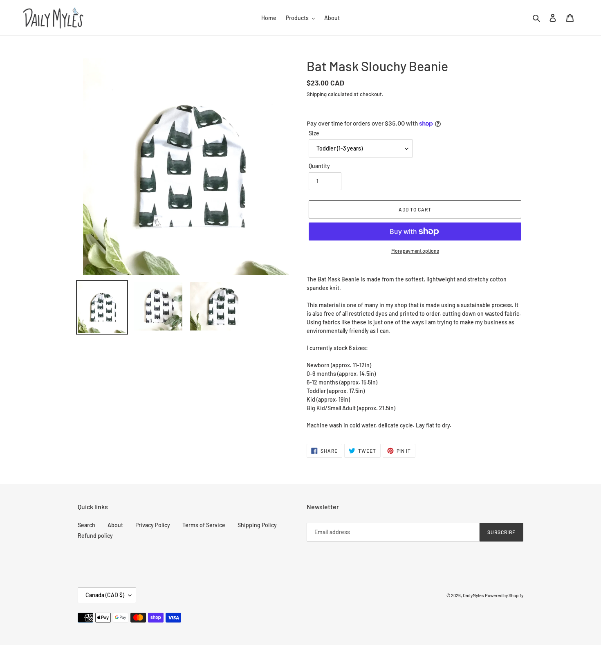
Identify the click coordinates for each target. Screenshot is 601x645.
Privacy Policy (152, 524)
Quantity (319, 165)
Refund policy (95, 535)
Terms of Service (203, 524)
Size (314, 133)
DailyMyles (473, 595)
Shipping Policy (257, 524)
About (115, 524)
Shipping (317, 94)
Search (86, 524)
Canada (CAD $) (104, 594)
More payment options (415, 251)
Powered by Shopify (504, 595)
